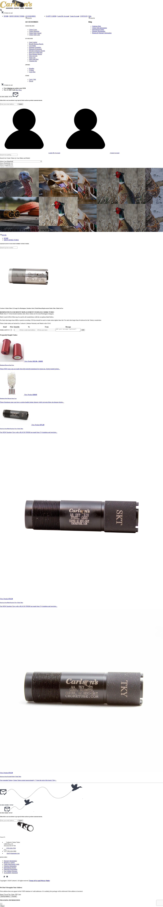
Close (2, 906)
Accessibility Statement (11, 873)
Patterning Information (10, 869)
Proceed (14, 896)
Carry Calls (32, 79)
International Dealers (10, 867)
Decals (31, 81)
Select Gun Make (6, 161)
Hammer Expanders (35, 47)
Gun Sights (32, 45)
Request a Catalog (9, 862)
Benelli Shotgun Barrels (36, 44)
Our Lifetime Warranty (10, 871)
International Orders (98, 29)
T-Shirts (31, 70)
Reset (2, 167)
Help (89, 16)
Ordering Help (96, 26)
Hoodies (31, 68)
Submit (20, 104)
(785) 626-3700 (11, 848)
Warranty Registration (98, 31)
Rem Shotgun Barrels (35, 54)
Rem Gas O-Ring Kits (35, 52)
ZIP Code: (18, 894)
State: (13, 894)
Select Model (5, 163)
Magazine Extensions (35, 49)
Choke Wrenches (34, 31)
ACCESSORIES (30, 16)
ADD (83, 330)
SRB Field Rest (33, 59)
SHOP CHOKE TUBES (16, 16)
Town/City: (7, 894)
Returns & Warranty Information (101, 33)
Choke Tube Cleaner (35, 33)
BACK (4, 235)
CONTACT (83, 16)
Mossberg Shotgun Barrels (37, 51)
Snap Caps (32, 57)
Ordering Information (10, 866)
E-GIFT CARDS (51, 16)
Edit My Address (5, 896)
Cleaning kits (33, 61)
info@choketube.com (13, 853)
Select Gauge (5, 165)
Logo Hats (32, 72)
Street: (2, 894)
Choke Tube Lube (34, 35)
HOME (6, 238)
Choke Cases (33, 29)
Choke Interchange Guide (11, 864)
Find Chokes (9, 167)
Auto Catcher (33, 42)
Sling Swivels (33, 56)
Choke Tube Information (99, 28)
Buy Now (19, 90)
